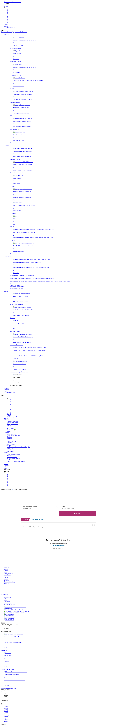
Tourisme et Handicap (9, 582)
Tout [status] (5, 693)
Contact (6, 577)
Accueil (6, 418)
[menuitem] (61, 90)
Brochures (6, 580)
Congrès (6, 24)
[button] (60, 89)
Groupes (6, 26)
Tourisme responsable (9, 27)
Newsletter (6, 583)
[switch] (93, 525)
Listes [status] (5, 698)
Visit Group (61, 548)
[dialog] (58, 715)
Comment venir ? (5, 594)
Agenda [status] (6, 696)
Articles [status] (6, 695)
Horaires (6, 579)
